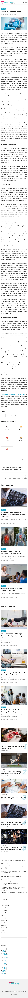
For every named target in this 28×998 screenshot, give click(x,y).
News (2, 923)
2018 (3, 973)
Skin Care (3, 928)
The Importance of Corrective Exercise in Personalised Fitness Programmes (13, 848)
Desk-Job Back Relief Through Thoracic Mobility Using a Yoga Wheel (12, 636)
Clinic (2, 903)
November (6, 956)
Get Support (14, 994)
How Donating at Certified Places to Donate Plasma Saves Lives (13, 674)
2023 (4, 953)
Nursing (3, 925)
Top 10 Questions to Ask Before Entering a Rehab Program (11, 711)
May (5, 964)
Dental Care (5, 744)
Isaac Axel (5, 523)
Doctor (3, 908)
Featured (3, 910)
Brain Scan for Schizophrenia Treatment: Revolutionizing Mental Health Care (13, 514)
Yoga (3, 769)
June (5, 963)
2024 (3, 951)
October (5, 957)
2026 (3, 949)
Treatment (5, 794)
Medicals (3, 920)
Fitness (4, 845)
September (6, 959)
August (5, 960)
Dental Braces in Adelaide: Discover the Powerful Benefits (13, 747)
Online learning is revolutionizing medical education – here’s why (12, 468)
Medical (3, 918)
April (5, 966)
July (4, 961)
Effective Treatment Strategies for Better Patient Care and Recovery (13, 798)
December (6, 954)
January (5, 967)
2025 (3, 950)
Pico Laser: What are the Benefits (16, 478)
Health (3, 8)
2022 (3, 968)
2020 (3, 971)
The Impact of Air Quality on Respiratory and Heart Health (11, 552)
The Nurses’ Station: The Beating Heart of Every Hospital (12, 589)
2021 (3, 970)
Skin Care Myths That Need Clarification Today (12, 892)
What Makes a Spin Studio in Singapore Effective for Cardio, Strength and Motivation (13, 888)
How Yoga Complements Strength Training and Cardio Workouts (11, 772)
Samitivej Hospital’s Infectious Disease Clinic (13, 394)
